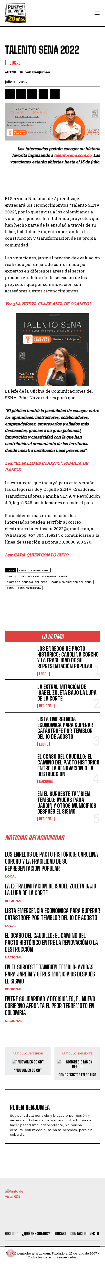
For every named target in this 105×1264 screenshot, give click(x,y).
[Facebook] (10, 94)
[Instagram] (50, 1221)
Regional (46, 706)
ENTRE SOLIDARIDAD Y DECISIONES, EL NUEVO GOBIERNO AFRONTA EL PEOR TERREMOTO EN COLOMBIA (50, 1006)
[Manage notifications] (11, 1253)
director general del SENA (27, 582)
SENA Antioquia (29, 588)
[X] (21, 94)
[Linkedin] (32, 94)
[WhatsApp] (43, 94)
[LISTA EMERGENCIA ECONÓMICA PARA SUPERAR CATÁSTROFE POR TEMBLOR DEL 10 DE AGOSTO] (19, 729)
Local (15, 62)
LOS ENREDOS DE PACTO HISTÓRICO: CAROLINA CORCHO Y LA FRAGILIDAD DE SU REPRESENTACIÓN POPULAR (68, 657)
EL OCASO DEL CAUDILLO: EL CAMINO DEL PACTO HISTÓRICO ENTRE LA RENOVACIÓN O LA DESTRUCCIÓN (68, 765)
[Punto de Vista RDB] (16, 13)
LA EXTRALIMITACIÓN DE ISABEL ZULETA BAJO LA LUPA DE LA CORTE (66, 693)
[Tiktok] (36, 1221)
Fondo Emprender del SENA (72, 582)
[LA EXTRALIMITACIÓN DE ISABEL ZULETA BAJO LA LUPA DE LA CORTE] (19, 696)
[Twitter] (23, 1221)
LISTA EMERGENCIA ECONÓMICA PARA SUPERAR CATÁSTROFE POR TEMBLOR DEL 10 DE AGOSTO (65, 728)
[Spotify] (76, 1221)
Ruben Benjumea (35, 72)
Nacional (46, 781)
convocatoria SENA (34, 570)
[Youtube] (63, 1221)
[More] (66, 94)
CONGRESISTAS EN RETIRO (77, 1074)
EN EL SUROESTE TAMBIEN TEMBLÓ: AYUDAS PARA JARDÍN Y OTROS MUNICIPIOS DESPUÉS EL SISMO (66, 802)
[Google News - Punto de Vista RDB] (52, 599)
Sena (10, 588)
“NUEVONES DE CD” (28, 1070)
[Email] (55, 94)
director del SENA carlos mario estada (37, 576)
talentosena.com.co (72, 155)
